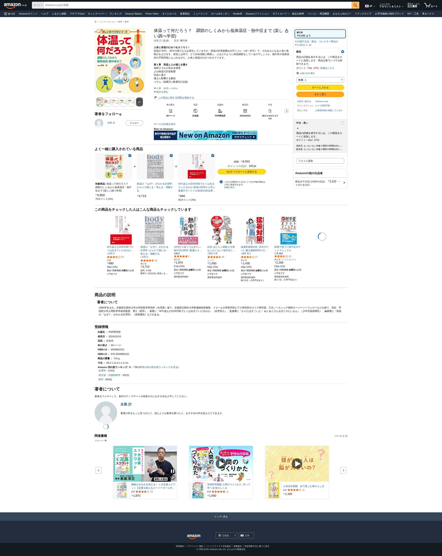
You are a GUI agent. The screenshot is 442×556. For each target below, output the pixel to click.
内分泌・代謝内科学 (109, 375)
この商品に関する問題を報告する (176, 97)
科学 (120, 22)
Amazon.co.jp (321, 101)
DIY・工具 (413, 13)
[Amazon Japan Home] (193, 536)
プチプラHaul (77, 13)
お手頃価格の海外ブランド (389, 13)
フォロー (134, 123)
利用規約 (180, 546)
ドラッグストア (363, 13)
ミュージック (200, 13)
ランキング (116, 13)
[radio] (320, 33)
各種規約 (237, 546)
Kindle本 (237, 13)
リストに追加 (305, 160)
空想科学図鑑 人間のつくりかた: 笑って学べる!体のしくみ (228, 486)
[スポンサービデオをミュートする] (172, 478)
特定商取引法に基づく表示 (256, 546)
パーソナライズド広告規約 (218, 546)
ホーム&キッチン (220, 13)
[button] (10, 13)
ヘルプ (44, 13)
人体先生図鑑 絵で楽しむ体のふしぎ (303, 486)
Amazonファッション (257, 13)
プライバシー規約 (195, 546)
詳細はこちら (327, 68)
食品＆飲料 (298, 13)
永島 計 (158, 40)
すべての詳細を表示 (165, 124)
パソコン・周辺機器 (318, 13)
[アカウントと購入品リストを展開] (402, 6)
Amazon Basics (133, 13)
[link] (104, 199)
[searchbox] (198, 5)
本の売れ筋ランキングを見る (162, 367)
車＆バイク (428, 13)
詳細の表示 (229, 187)
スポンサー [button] (99, 440)
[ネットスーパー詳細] (106, 13)
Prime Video (152, 13)
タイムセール (169, 13)
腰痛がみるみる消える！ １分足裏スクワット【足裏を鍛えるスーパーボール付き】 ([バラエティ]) (153, 486)
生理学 (102, 370)
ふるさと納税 (59, 13)
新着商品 (185, 13)
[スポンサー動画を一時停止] (172, 471)
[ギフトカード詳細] (288, 13)
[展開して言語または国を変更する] (374, 6)
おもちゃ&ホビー (342, 13)
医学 (127, 22)
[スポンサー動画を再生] (221, 464)
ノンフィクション (107, 22)
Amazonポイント (28, 13)
